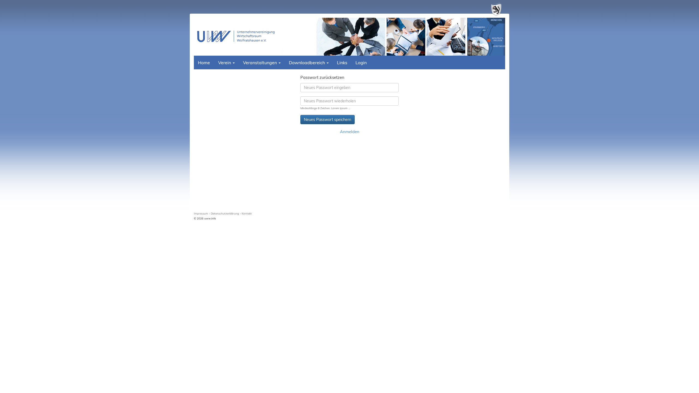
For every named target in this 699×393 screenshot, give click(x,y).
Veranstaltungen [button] (260, 62)
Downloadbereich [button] (307, 62)
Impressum (201, 213)
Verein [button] (225, 62)
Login (361, 62)
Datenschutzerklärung (225, 213)
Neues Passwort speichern (327, 119)
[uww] (238, 36)
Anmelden (349, 131)
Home (204, 62)
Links (342, 62)
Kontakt (247, 213)
